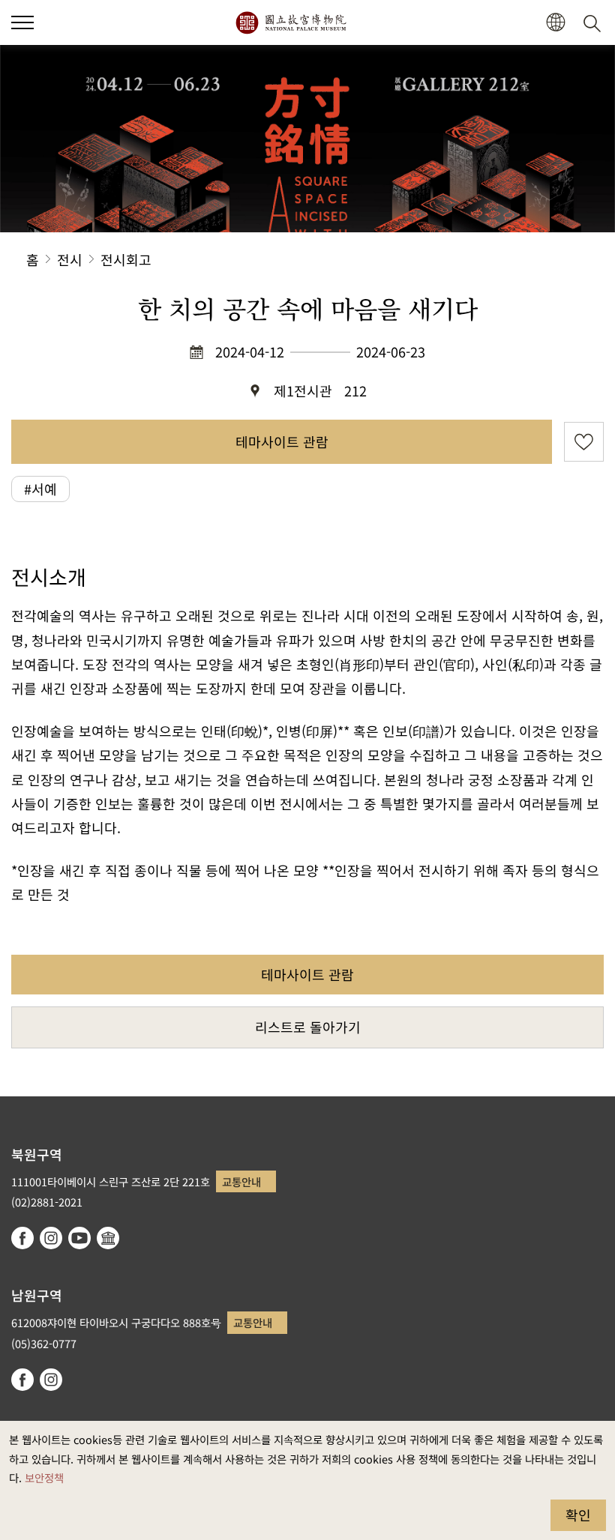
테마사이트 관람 (282, 441)
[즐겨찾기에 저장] (584, 442)
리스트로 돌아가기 (308, 1026)
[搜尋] (594, 22)
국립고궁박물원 (290, 22)
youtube (79, 1238)
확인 (578, 1514)
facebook (22, 1238)
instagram (51, 1238)
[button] (22, 22)
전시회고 (126, 259)
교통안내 (241, 1181)
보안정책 (44, 1477)
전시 (69, 259)
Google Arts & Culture (108, 1238)
